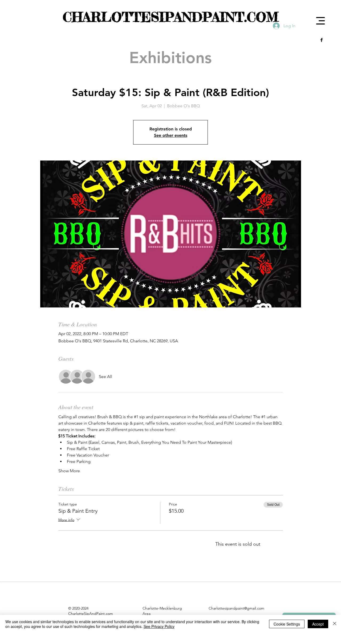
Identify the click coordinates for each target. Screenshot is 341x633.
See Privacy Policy (159, 626)
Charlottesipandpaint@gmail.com (236, 608)
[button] (320, 21)
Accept (318, 624)
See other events (170, 135)
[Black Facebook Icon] (321, 40)
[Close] (334, 624)
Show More (69, 470)
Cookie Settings (287, 624)
